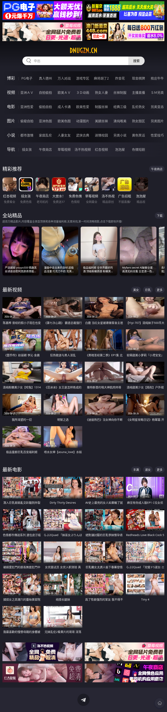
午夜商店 (45, 149)
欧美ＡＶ (64, 92)
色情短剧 (138, 149)
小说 (11, 135)
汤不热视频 (83, 149)
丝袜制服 (119, 92)
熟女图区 (138, 121)
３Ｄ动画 (82, 92)
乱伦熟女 (138, 107)
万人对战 (64, 78)
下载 (160, 215)
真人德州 (45, 78)
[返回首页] (160, 703)
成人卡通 (64, 107)
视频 (11, 92)
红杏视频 (101, 149)
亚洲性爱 (26, 107)
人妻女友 (64, 135)
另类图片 (157, 121)
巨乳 (148, 290)
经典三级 (119, 107)
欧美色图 (64, 121)
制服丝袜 (101, 107)
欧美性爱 (82, 107)
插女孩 (27, 149)
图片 (11, 121)
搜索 (136, 61)
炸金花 (120, 78)
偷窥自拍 (26, 121)
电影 (11, 106)
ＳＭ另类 (157, 92)
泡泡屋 (120, 149)
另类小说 (119, 135)
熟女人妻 (101, 92)
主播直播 (138, 92)
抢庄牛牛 (157, 78)
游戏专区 (82, 78)
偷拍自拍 (45, 107)
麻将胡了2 (101, 78)
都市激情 (26, 135)
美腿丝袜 (101, 121)
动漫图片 (82, 121)
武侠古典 (82, 135)
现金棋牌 (138, 78)
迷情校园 (101, 135)
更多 (160, 290)
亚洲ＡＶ (26, 92)
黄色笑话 (138, 135)
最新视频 (12, 289)
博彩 (11, 78)
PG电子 (26, 78)
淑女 (148, 470)
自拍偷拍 (45, 92)
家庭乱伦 (45, 135)
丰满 (136, 470)
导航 (11, 149)
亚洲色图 (45, 121)
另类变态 (157, 107)
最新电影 (12, 469)
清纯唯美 (119, 121)
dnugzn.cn (83, 50)
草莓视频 (64, 149)
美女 (136, 290)
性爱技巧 (157, 135)
